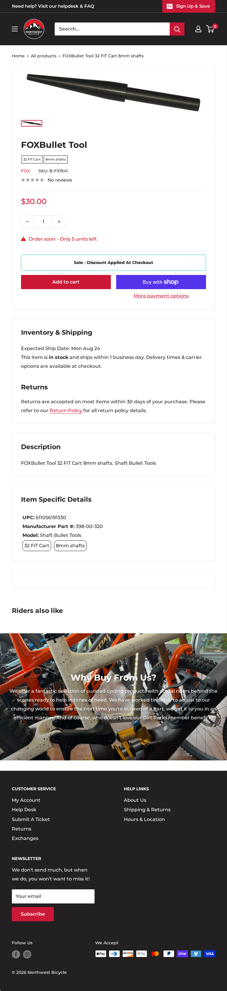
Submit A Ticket (31, 819)
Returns (21, 829)
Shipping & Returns (147, 809)
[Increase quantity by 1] (59, 222)
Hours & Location (144, 819)
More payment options (161, 296)
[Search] (177, 28)
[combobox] (112, 28)
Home (18, 56)
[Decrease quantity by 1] (27, 222)
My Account (26, 800)
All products (43, 56)
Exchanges (25, 838)
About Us (135, 800)
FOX (25, 171)
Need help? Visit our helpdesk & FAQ (53, 6)
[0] (210, 29)
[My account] (198, 29)
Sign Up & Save (193, 6)
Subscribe (33, 914)
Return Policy (66, 410)
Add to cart (66, 282)
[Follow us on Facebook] (16, 954)
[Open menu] (15, 29)
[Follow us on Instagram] (27, 954)
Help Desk (24, 809)
